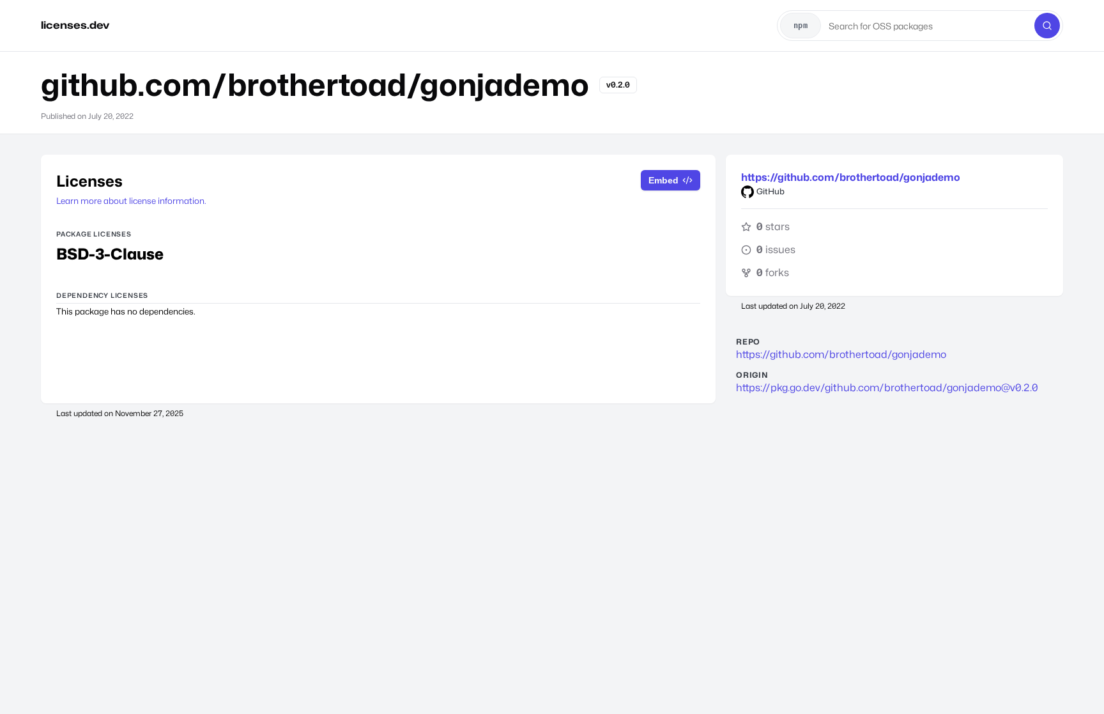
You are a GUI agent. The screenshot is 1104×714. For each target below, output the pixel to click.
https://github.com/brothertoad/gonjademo (850, 177)
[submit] (1047, 25)
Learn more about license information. (131, 201)
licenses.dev (75, 25)
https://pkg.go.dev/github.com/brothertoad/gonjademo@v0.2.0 (887, 388)
